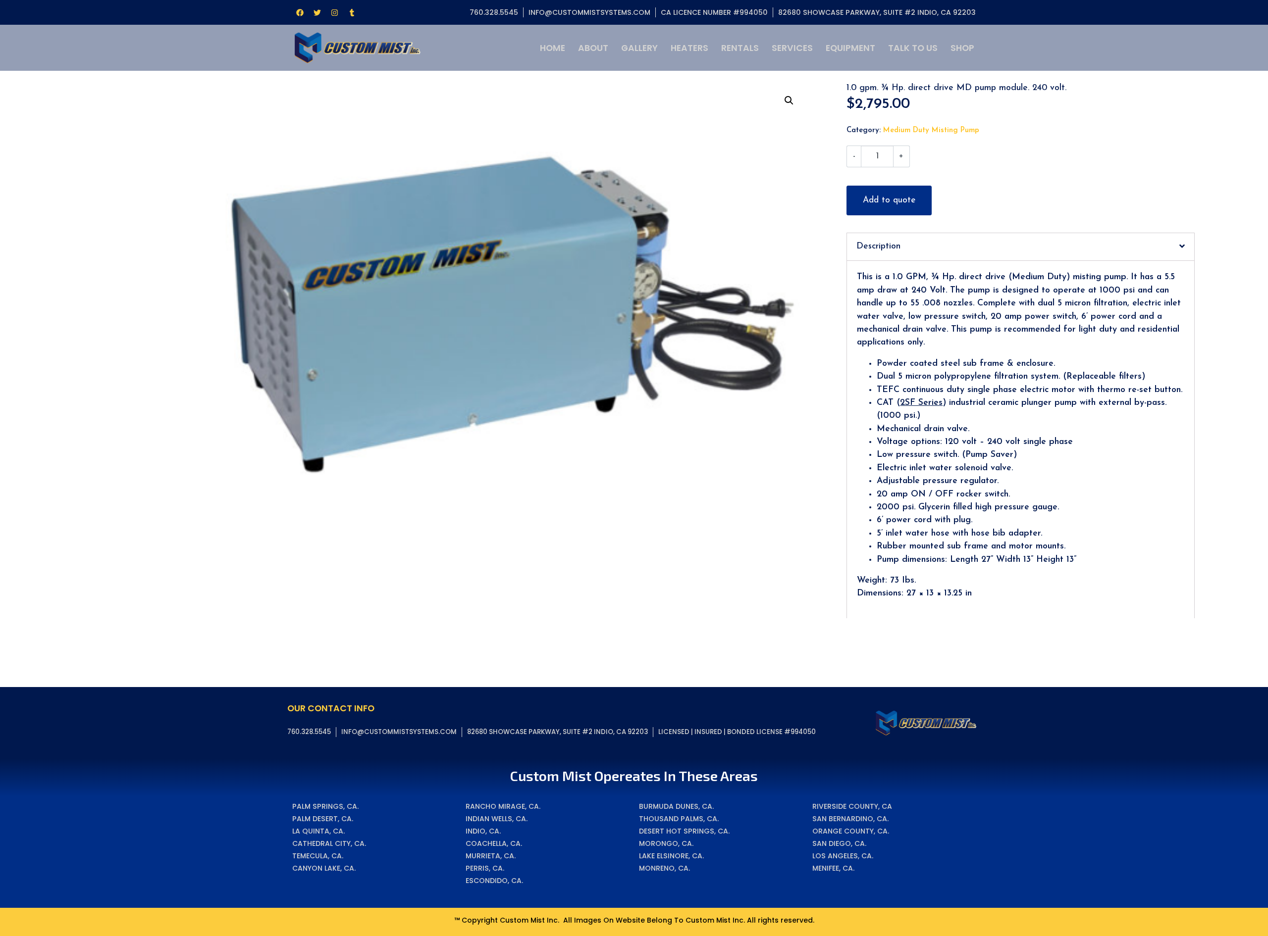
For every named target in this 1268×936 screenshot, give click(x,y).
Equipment (850, 48)
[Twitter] (317, 12)
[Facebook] (299, 12)
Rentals (740, 48)
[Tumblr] (351, 12)
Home (552, 48)
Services (792, 48)
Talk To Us (913, 48)
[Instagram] (334, 12)
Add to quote (889, 200)
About (593, 48)
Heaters (689, 48)
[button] (789, 100)
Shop (962, 48)
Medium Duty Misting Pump (931, 130)
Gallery (639, 48)
